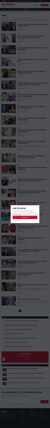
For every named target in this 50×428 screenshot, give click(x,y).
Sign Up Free (25, 217)
